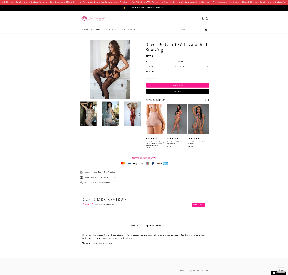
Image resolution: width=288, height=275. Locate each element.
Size (147, 62)
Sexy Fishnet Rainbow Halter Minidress (197, 143)
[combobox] (191, 30)
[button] (208, 100)
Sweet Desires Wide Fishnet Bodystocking (175, 143)
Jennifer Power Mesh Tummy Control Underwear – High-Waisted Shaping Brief (155, 143)
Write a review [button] (198, 204)
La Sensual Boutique (184, 271)
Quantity (150, 72)
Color (180, 62)
